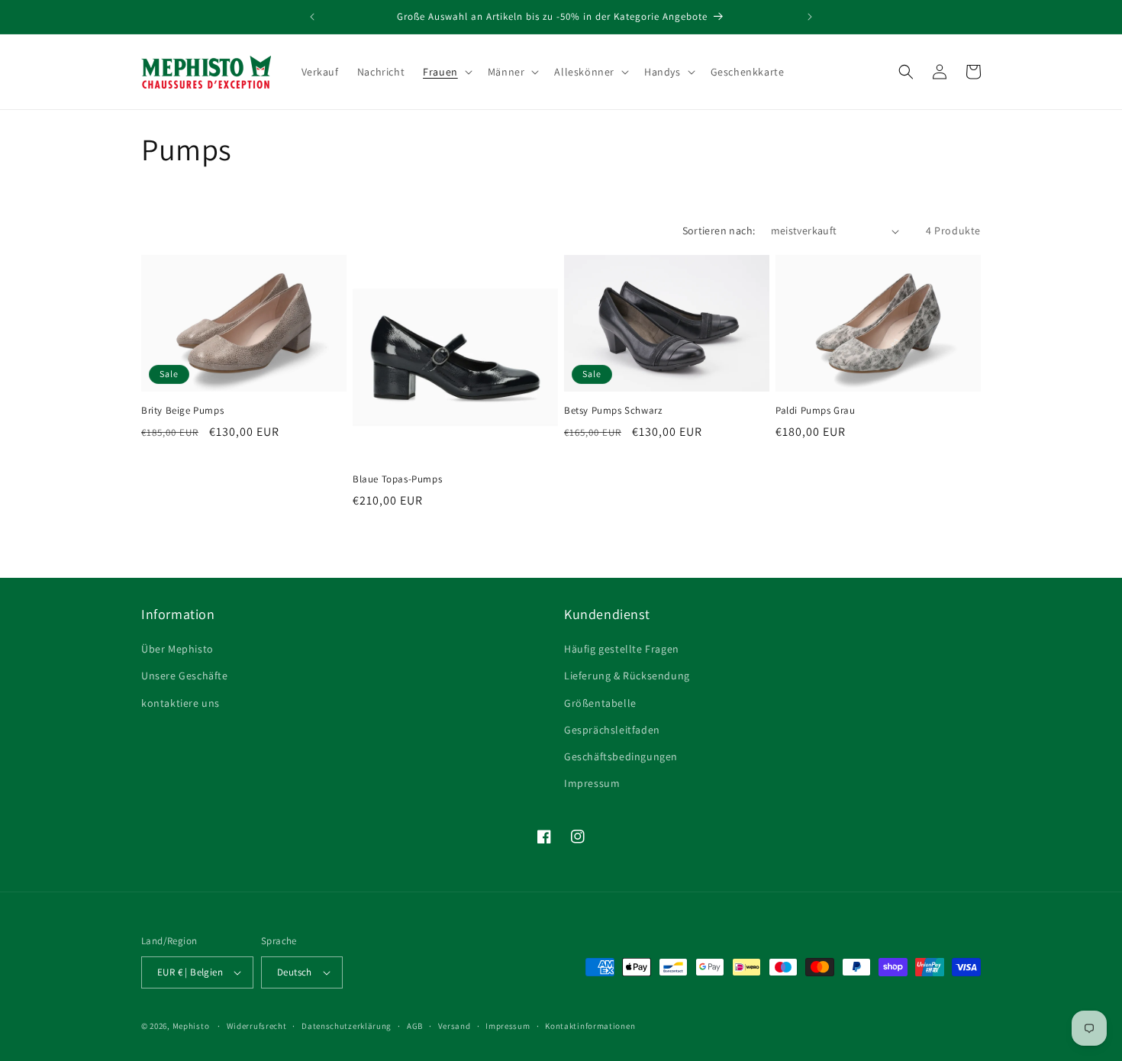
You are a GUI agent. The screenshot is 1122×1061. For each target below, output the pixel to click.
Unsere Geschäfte (184, 675)
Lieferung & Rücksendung (627, 675)
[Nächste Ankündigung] (810, 17)
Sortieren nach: (719, 230)
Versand (454, 1026)
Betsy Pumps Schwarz (613, 411)
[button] (446, 72)
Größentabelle (600, 703)
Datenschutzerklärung (346, 1026)
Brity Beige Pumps (182, 411)
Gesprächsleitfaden (612, 730)
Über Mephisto (177, 649)
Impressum (592, 783)
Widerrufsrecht (257, 1026)
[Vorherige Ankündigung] (312, 17)
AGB (415, 1026)
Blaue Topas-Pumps (397, 479)
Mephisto (191, 1026)
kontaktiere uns (180, 703)
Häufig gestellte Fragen (621, 649)
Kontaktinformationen (590, 1026)
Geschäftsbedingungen (621, 756)
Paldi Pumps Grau (815, 411)
